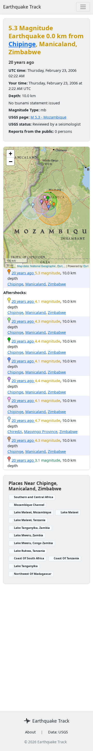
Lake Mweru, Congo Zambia (33, 543)
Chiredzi (14, 431)
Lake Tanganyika (26, 566)
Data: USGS (58, 732)
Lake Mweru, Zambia (28, 535)
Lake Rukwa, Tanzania (29, 551)
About (30, 732)
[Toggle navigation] (83, 7)
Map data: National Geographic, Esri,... (41, 266)
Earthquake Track (22, 7)
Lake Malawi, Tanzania (29, 520)
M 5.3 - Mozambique (48, 117)
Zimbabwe (57, 284)
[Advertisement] (46, 644)
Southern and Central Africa (33, 497)
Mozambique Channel (29, 505)
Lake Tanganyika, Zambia (32, 528)
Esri (85, 266)
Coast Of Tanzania (66, 558)
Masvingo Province (40, 431)
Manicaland (35, 284)
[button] (53, 204)
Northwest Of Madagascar (32, 574)
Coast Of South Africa (29, 558)
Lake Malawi (69, 512)
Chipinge (22, 44)
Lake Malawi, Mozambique (32, 512)
